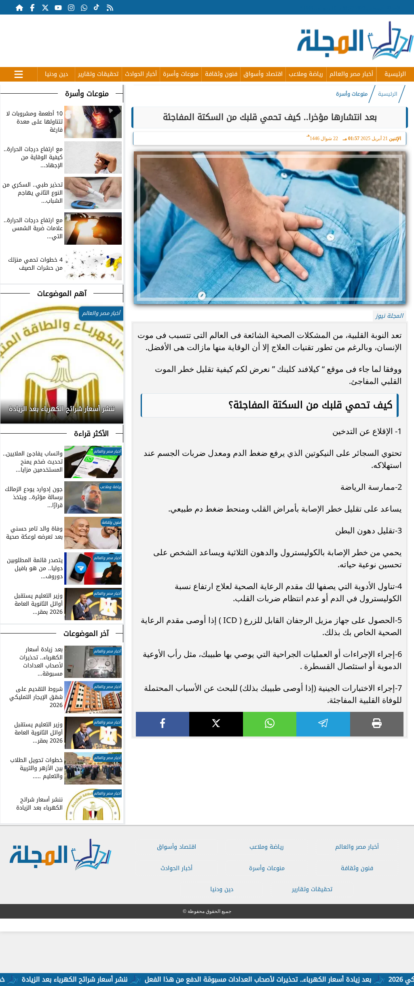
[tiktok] (97, 7)
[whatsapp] (269, 724)
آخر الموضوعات (86, 633)
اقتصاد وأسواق (263, 74)
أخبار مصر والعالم (351, 74)
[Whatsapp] (84, 7)
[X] (216, 724)
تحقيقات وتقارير (98, 74)
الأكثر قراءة (91, 434)
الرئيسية (395, 74)
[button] (6, 406)
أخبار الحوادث (141, 74)
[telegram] (323, 724)
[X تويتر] (45, 7)
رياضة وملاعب (306, 74)
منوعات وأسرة (181, 74)
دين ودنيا (56, 74)
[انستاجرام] (71, 7)
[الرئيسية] (19, 7)
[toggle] (18, 73)
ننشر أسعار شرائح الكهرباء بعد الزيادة (96, 979)
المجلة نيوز (389, 315)
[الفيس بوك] (32, 7)
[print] (376, 724)
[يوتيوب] (58, 7)
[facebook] (162, 724)
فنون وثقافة (221, 74)
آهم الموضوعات (62, 293)
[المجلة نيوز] (355, 42)
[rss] (110, 7)
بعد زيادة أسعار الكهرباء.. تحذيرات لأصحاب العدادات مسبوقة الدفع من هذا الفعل (279, 979)
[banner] (147, 37)
